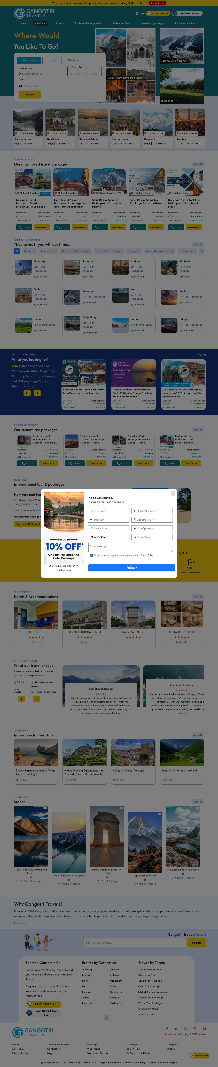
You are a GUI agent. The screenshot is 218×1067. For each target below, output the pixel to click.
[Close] (173, 493)
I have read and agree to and (123, 555)
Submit (132, 567)
